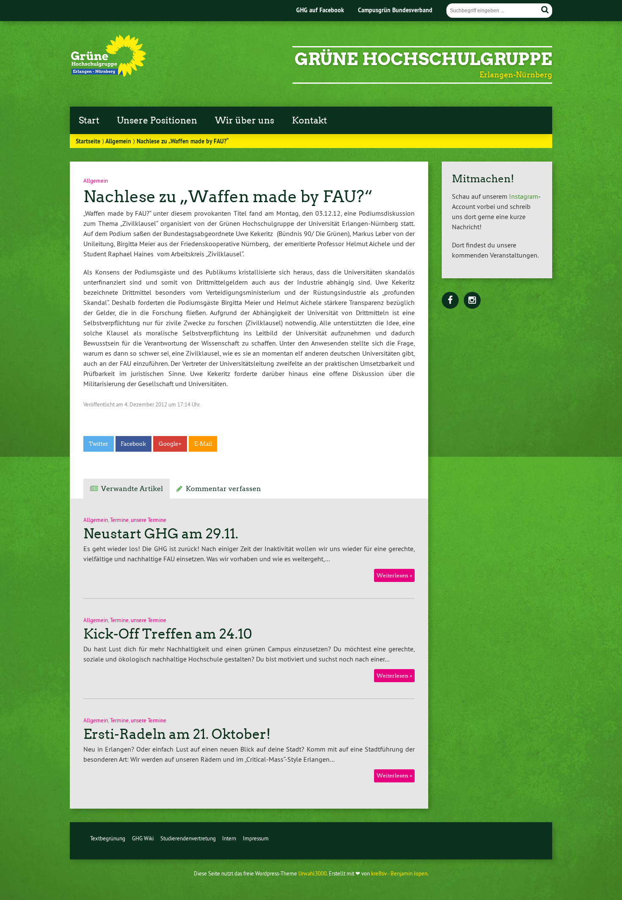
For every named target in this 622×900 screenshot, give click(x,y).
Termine (119, 519)
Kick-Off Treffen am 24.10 (167, 634)
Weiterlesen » (394, 575)
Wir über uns (244, 120)
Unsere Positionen (157, 120)
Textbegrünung (107, 838)
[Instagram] (472, 300)
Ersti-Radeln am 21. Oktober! (177, 734)
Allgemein (118, 141)
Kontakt (309, 120)
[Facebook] (450, 300)
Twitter (98, 444)
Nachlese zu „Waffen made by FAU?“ (228, 196)
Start (89, 120)
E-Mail (203, 444)
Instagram (523, 196)
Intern (229, 838)
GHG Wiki (143, 838)
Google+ (170, 444)
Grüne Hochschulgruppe (423, 59)
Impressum (256, 838)
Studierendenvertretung (188, 838)
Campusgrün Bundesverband (395, 10)
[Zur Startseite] (109, 74)
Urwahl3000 (312, 873)
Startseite (88, 141)
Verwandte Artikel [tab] (132, 489)
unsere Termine (148, 519)
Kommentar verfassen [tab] (223, 489)
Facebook (133, 444)
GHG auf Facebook (320, 10)
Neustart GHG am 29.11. (160, 533)
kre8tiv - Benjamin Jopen (399, 873)
